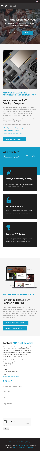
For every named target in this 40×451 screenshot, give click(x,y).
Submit (6, 429)
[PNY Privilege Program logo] (8, 6)
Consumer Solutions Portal (13, 328)
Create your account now (13, 139)
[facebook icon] (3, 381)
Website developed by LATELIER (23, 447)
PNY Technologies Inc (22, 445)
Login (26, 32)
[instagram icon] (6, 381)
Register (12, 32)
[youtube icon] (11, 381)
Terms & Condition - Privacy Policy (19, 442)
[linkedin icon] (8, 381)
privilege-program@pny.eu (11, 376)
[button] (37, 1)
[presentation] (17, 422)
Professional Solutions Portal (14, 323)
